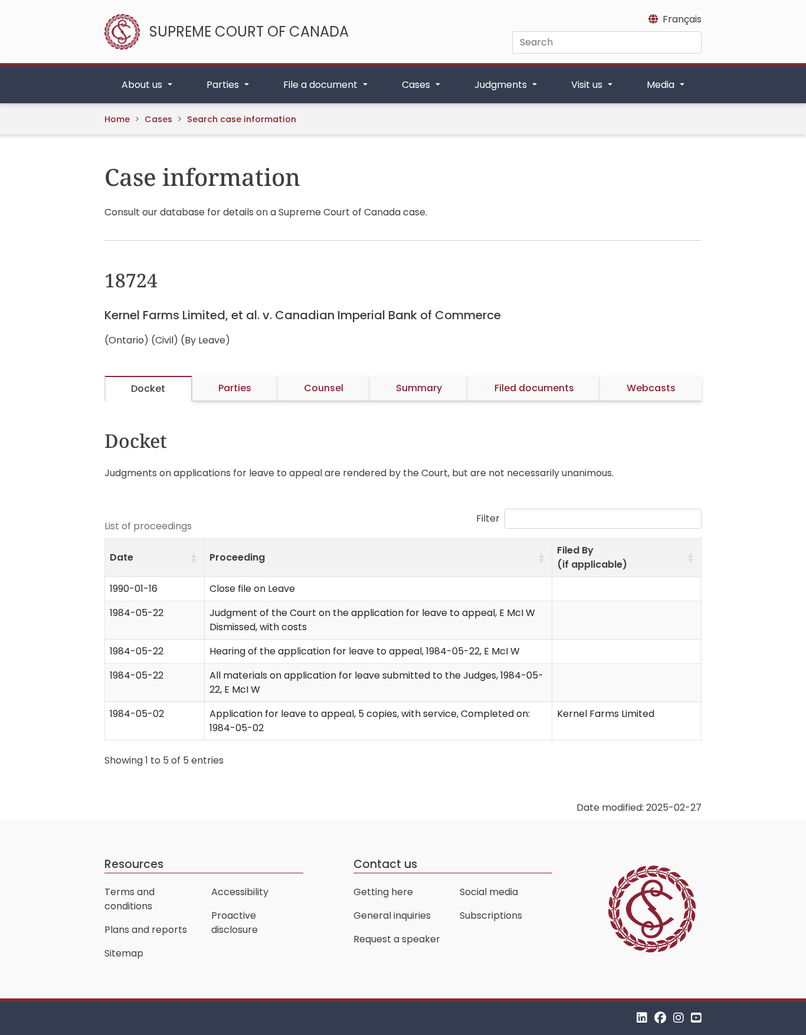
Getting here (383, 892)
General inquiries (392, 915)
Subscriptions (491, 915)
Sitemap (123, 953)
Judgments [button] (501, 84)
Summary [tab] (419, 388)
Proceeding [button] (237, 557)
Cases (158, 119)
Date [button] (121, 557)
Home (117, 119)
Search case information (241, 119)
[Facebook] (660, 1018)
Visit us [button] (588, 84)
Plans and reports (145, 929)
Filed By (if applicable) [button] (592, 557)
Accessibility (239, 892)
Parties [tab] (234, 388)
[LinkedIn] (642, 1018)
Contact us (385, 864)
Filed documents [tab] (534, 388)
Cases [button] (417, 84)
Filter (488, 518)
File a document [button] (321, 84)
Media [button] (662, 84)
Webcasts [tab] (651, 388)
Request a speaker (396, 939)
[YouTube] (696, 1018)
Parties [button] (224, 84)
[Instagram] (678, 1018)
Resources (133, 864)
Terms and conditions (129, 899)
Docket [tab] (148, 388)
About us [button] (143, 84)
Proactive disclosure (234, 922)
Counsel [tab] (323, 388)
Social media (489, 892)
